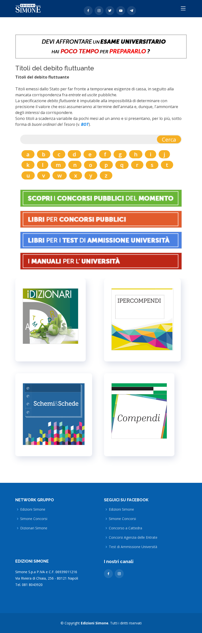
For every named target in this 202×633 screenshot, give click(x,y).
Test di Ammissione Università (133, 547)
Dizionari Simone (33, 528)
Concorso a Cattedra (125, 528)
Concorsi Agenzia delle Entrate (133, 537)
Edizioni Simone (32, 509)
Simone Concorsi (33, 518)
